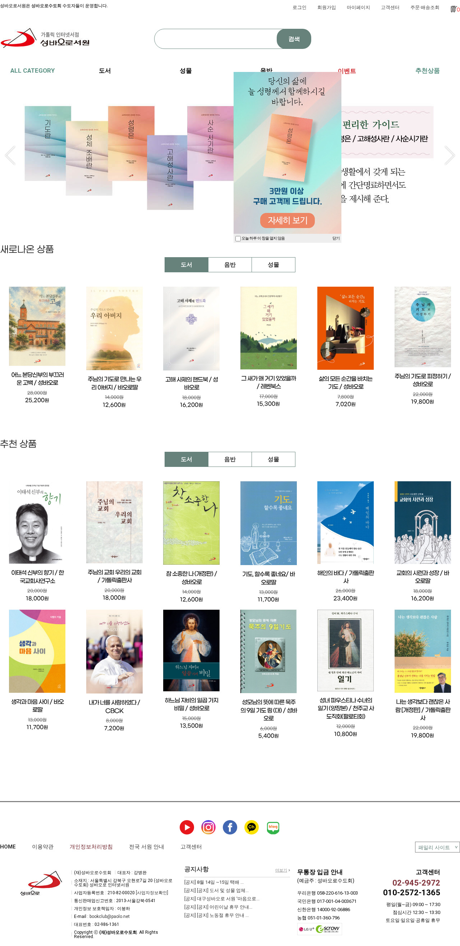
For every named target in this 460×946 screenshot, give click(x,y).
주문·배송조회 (425, 7)
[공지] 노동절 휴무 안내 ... (216, 915)
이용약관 (43, 846)
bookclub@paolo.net (109, 916)
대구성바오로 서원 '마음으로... (221, 898)
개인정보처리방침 (91, 846)
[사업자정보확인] (152, 892)
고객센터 (390, 7)
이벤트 (347, 70)
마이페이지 (358, 7)
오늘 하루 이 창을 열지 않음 (263, 238)
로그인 (300, 7)
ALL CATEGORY (32, 70)
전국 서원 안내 (146, 846)
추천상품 (427, 70)
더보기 (281, 870)
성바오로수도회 (46, 5)
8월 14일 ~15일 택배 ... (214, 882)
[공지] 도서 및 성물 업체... (216, 890)
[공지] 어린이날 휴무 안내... (218, 907)
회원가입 (326, 7)
